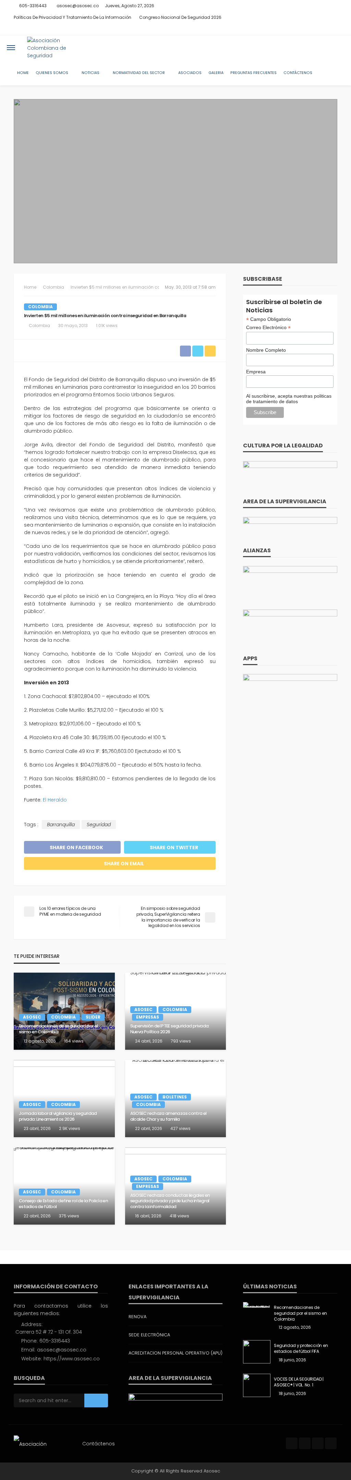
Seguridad (99, 824)
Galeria (215, 72)
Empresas (147, 1017)
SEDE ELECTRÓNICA (149, 1335)
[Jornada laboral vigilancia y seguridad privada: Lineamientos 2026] (64, 1098)
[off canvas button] (11, 47)
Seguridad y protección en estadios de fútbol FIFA (301, 1348)
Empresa (256, 371)
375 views (69, 1216)
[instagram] (323, 29)
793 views (181, 1041)
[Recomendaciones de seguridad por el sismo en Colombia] (64, 1011)
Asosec (32, 1017)
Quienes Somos (52, 72)
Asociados (190, 72)
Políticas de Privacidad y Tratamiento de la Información (72, 17)
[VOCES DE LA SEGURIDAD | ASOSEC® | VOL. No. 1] (256, 1385)
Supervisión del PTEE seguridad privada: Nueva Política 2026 (169, 1029)
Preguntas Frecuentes (253, 72)
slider (93, 1017)
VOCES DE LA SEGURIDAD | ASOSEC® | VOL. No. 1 (298, 1382)
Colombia (40, 307)
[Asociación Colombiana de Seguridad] (56, 48)
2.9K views (69, 1128)
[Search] (338, 47)
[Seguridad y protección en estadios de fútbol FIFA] (256, 1351)
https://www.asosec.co (72, 1358)
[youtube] (332, 29)
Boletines (174, 1097)
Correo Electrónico (268, 327)
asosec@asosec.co (61, 1349)
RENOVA (137, 1316)
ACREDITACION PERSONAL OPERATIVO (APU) (175, 1353)
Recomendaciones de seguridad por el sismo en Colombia (58, 1029)
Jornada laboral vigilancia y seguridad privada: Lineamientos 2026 (58, 1116)
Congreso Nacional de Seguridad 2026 (180, 17)
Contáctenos (297, 72)
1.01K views (107, 325)
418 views (179, 1216)
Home (23, 72)
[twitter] (315, 29)
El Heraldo (55, 799)
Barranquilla (61, 824)
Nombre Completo (266, 350)
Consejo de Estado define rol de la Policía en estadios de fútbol (63, 1204)
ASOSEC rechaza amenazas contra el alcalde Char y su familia (168, 1116)
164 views (74, 1041)
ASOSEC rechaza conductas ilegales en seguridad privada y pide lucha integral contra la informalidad (170, 1201)
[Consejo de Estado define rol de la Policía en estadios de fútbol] (64, 1186)
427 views (180, 1128)
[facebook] (306, 29)
